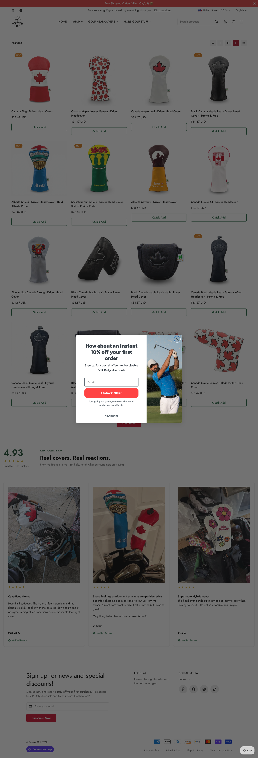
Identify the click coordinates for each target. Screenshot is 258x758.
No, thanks (111, 415)
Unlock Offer (111, 393)
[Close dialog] (177, 339)
